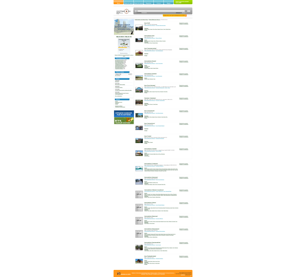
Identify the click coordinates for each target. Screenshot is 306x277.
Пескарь (159, 184)
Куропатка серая (166, 169)
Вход (190, 275)
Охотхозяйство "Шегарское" (151, 177)
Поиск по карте (128, 3)
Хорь (165, 170)
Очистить (183, 12)
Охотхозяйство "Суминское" (151, 163)
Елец (145, 91)
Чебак (167, 29)
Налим (158, 29)
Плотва (153, 42)
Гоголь (148, 247)
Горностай (153, 234)
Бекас (149, 168)
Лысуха (176, 169)
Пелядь (153, 197)
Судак (164, 29)
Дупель (160, 168)
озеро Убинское (159, 191)
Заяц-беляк (173, 168)
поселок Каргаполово (161, 25)
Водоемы (148, 3)
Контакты (162, 274)
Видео (168, 3)
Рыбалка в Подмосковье (120, 106)
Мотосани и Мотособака (120, 84)
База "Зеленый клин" (149, 110)
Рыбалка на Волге (118, 105)
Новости (134, 272)
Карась (145, 29)
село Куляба (158, 151)
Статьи (159, 3)
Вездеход (117, 81)
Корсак (145, 78)
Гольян (145, 68)
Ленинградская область (120, 65)
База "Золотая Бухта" (149, 123)
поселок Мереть (159, 218)
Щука (169, 29)
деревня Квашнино (160, 87)
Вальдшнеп (146, 221)
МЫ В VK (128, 36)
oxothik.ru (183, 274)
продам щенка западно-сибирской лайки (123, 90)
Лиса (148, 78)
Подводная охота (118, 102)
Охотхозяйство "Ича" (149, 35)
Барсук (145, 168)
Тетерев (164, 40)
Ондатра (149, 170)
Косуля (158, 169)
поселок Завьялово (160, 100)
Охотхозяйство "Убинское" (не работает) (154, 189)
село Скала (158, 244)
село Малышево (159, 50)
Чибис (162, 195)
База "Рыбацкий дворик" (150, 256)
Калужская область (119, 67)
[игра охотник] (124, 123)
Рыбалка (117, 103)
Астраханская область (119, 60)
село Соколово (159, 63)
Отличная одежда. (119, 87)
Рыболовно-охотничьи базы (141, 19)
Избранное (178, 12)
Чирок (164, 195)
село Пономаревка (160, 179)
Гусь (151, 194)
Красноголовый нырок (162, 247)
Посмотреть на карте (183, 22)
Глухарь (148, 40)
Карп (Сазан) (150, 29)
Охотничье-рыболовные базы (143, 272)
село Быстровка (159, 113)
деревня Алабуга (159, 166)
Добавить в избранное (183, 23)
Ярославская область (119, 66)
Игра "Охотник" (149, 274)
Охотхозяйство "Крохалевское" (151, 228)
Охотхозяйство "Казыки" (150, 61)
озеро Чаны (167, 87)
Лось (155, 40)
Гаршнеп (149, 234)
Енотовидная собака (166, 168)
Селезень (156, 170)
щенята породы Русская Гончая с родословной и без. (122, 94)
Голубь (153, 168)
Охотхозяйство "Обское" (150, 202)
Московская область (119, 61)
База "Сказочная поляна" (150, 48)
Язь (166, 91)
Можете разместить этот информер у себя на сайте (124, 55)
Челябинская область (119, 64)
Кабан (148, 169)
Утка (149, 66)
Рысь (159, 261)
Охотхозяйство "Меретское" (151, 216)
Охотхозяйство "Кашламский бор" (152, 242)
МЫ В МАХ (120, 36)
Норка (145, 170)
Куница (152, 40)
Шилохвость (168, 195)
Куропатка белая (161, 207)
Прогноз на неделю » (124, 53)
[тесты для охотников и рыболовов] (124, 116)
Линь (156, 29)
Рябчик (157, 40)
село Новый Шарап (160, 125)
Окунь (161, 29)
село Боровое (159, 76)
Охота (116, 101)
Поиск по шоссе (138, 3)
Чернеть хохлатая (156, 195)
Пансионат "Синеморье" (150, 98)
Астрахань (144, 12)
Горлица (157, 168)
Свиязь (170, 247)
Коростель (152, 169)
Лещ (154, 29)
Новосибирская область (154, 19)
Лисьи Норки (159, 38)
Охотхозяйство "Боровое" (150, 73)
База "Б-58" (147, 23)
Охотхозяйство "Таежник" (150, 148)
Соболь (160, 40)
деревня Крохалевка (160, 231)
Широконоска (174, 195)
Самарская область (119, 68)
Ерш (145, 42)
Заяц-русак (165, 234)
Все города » (117, 75)
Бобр (151, 168)
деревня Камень (159, 258)
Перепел (151, 78)
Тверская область (118, 63)
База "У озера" (147, 136)
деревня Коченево (160, 138)
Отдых (116, 104)
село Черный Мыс (167, 191)
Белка (145, 40)
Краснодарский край (119, 62)
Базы (118, 3)
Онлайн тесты (156, 274)
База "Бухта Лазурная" (149, 85)
